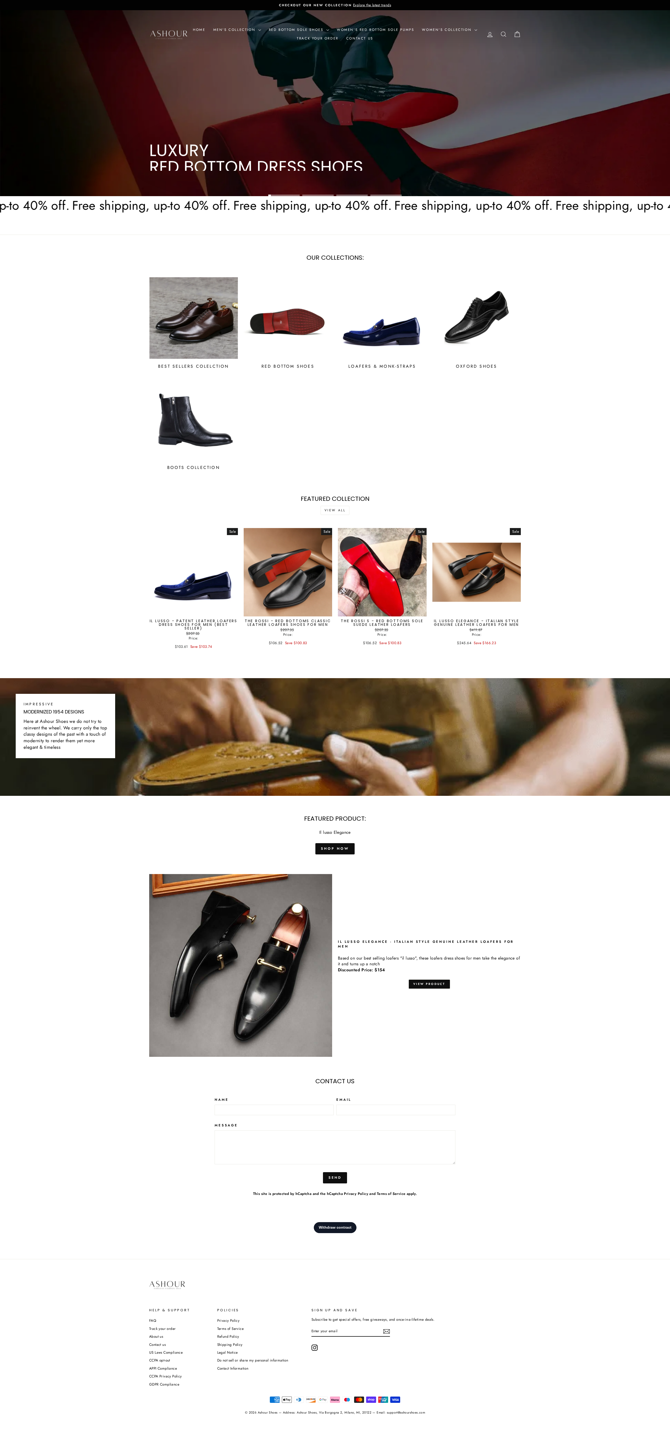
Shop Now (168, 179)
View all (335, 510)
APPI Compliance (163, 1368)
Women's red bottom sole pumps (375, 29)
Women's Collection (447, 29)
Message (226, 1125)
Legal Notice (227, 1352)
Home (199, 29)
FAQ (152, 1320)
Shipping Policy (230, 1344)
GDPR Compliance (164, 1384)
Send (335, 1177)
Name (221, 1099)
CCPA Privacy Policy (165, 1376)
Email (343, 1099)
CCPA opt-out (159, 1360)
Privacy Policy (356, 1193)
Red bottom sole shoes (297, 29)
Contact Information (233, 1368)
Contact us (359, 38)
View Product (429, 984)
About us (156, 1336)
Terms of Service (391, 1193)
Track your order (317, 38)
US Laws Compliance (166, 1352)
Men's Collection (235, 29)
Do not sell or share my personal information (252, 1360)
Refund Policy (228, 1336)
